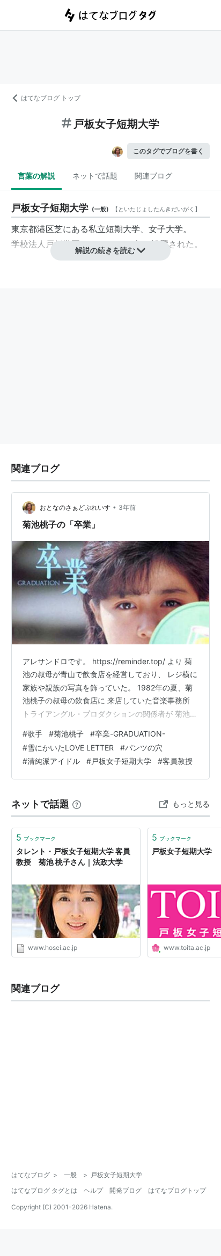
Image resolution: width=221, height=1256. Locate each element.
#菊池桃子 (66, 733)
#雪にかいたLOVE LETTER (68, 747)
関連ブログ (153, 175)
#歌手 (32, 733)
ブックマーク (36, 837)
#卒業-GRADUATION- (127, 733)
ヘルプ (93, 1190)
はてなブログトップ (177, 1190)
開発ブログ (125, 1190)
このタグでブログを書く (168, 151)
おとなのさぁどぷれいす (75, 507)
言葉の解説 (36, 175)
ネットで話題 (94, 175)
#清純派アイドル (51, 761)
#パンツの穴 (141, 747)
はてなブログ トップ (50, 98)
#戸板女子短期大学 (118, 761)
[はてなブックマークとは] (76, 803)
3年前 (127, 507)
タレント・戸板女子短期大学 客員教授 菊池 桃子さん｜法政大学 (73, 856)
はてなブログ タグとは (44, 1190)
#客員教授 (175, 761)
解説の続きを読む (105, 250)
